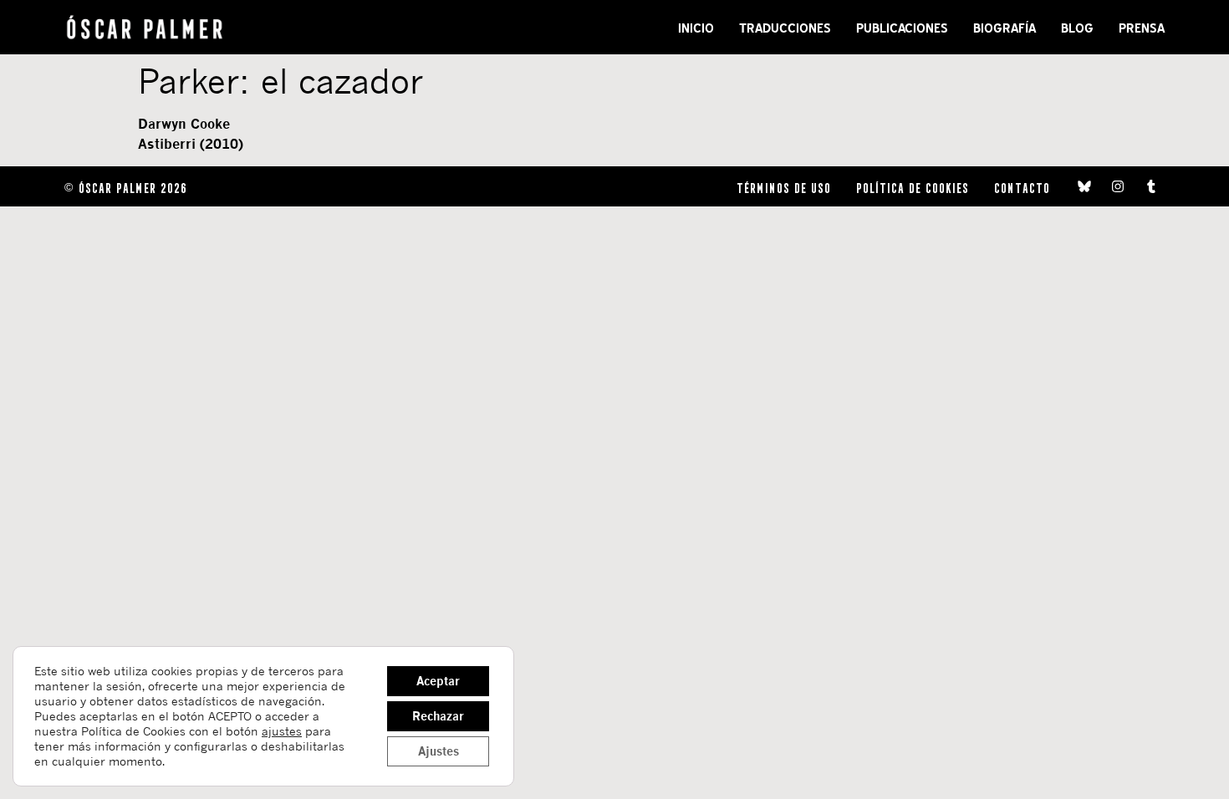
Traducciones (785, 27)
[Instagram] (1117, 186)
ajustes (282, 731)
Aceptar (438, 681)
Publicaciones (902, 27)
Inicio (696, 27)
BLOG (1077, 27)
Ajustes (438, 751)
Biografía (1004, 27)
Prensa (1142, 27)
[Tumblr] (1151, 186)
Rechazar (438, 716)
